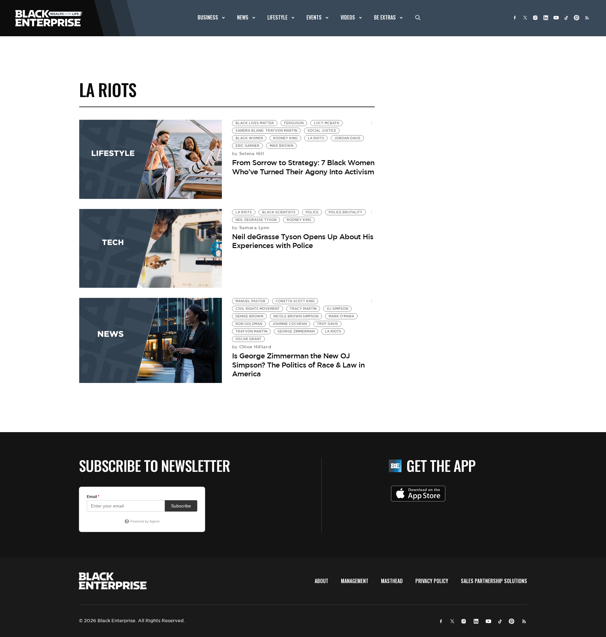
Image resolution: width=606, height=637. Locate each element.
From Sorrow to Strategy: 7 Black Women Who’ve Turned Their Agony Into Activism (303, 167)
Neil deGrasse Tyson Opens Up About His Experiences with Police (302, 241)
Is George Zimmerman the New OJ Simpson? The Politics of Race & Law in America (298, 365)
